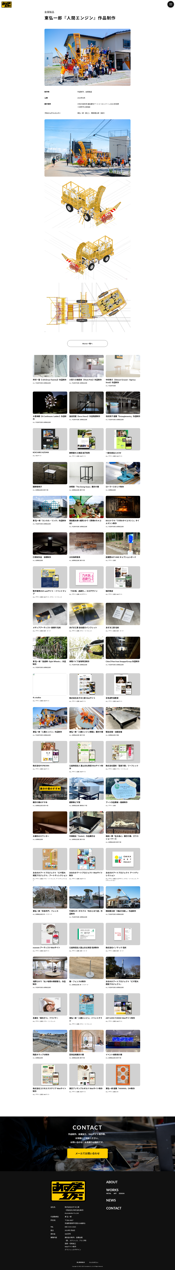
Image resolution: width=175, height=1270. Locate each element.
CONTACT (113, 1208)
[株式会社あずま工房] (68, 1191)
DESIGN (121, 1193)
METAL (108, 1193)
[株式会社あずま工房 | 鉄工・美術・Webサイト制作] (7, 5)
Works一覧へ (87, 344)
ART (115, 1193)
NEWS (111, 1200)
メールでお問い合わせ (87, 1153)
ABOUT (112, 1182)
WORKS (112, 1190)
